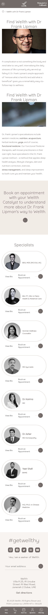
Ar (3, 4)
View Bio (9, 276)
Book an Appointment (24, 276)
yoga (20, 142)
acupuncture (35, 138)
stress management (11, 169)
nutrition (24, 138)
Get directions (24, 592)
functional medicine (11, 146)
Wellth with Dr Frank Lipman (18, 12)
